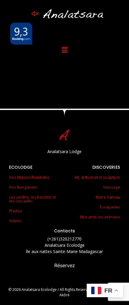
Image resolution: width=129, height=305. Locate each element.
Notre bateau (108, 197)
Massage (111, 187)
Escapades (110, 207)
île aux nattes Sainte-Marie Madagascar (64, 251)
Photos (15, 210)
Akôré (64, 294)
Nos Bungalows (23, 187)
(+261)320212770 (64, 239)
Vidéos (15, 220)
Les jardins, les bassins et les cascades (32, 199)
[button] (64, 49)
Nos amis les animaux (100, 216)
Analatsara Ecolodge (65, 245)
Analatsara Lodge (64, 151)
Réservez (64, 265)
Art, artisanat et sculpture (97, 177)
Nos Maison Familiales (29, 177)
